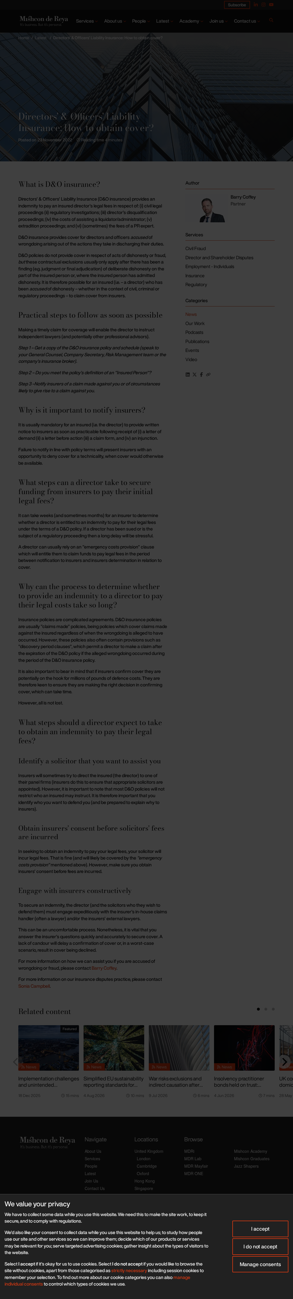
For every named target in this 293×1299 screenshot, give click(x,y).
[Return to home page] (43, 21)
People (139, 20)
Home (23, 38)
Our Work (195, 323)
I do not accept (260, 1246)
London (144, 1158)
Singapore (143, 1188)
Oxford (143, 1173)
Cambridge (147, 1166)
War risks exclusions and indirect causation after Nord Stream (175, 1085)
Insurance (195, 275)
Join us (216, 20)
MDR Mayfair (196, 1166)
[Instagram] (263, 4)
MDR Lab (192, 1158)
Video (191, 359)
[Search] (271, 21)
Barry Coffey (104, 968)
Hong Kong (144, 1181)
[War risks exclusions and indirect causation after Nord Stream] (179, 1048)
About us (113, 20)
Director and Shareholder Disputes (219, 257)
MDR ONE (193, 1173)
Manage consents (260, 1264)
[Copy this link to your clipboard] (208, 374)
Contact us (245, 20)
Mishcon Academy (250, 1151)
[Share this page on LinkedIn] (187, 374)
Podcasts (194, 332)
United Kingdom (148, 1151)
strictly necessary (129, 1270)
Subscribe (237, 5)
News (191, 314)
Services (85, 20)
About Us (93, 1151)
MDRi (189, 1151)
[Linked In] (255, 4)
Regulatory (196, 284)
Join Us (91, 1181)
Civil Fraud (195, 248)
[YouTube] (271, 4)
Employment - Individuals (209, 266)
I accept (260, 1228)
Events (192, 350)
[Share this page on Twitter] (194, 374)
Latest (162, 20)
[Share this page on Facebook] (201, 374)
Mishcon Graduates (252, 1158)
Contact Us (95, 1188)
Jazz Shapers (246, 1166)
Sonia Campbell (34, 986)
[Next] (284, 1062)
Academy (189, 20)
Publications (197, 341)
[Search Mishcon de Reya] (271, 21)
